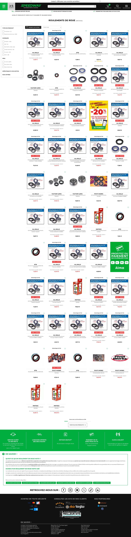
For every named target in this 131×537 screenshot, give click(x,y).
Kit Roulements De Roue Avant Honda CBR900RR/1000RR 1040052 (57, 160)
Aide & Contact (85, 526)
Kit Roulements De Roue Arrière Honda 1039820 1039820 (99, 337)
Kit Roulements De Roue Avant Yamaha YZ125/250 (98, 90)
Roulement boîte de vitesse (30, 482)
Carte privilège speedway (58, 529)
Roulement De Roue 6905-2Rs (35, 371)
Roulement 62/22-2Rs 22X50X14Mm (77, 371)
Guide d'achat (55, 528)
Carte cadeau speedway (57, 531)
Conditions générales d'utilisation (30, 528)
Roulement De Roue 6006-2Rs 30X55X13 (35, 266)
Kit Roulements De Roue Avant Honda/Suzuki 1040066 (35, 196)
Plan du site (84, 528)
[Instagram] (70, 490)
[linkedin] (97, 490)
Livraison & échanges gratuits (29, 525)
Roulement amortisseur (13, 482)
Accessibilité (24, 531)
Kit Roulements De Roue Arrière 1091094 (56, 407)
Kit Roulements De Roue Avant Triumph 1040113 (56, 302)
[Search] (94, 6)
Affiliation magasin (56, 532)
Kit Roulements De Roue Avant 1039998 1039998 (35, 54)
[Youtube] (77, 490)
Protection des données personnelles (31, 532)
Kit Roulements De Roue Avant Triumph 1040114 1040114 (56, 337)
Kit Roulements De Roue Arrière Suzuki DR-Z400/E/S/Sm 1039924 (77, 231)
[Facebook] (63, 490)
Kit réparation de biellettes (101, 482)
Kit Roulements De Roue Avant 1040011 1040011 (35, 231)
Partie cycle (29, 15)
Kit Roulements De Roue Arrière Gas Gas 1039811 (120, 90)
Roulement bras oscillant (48, 482)
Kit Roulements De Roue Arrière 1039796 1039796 (56, 54)
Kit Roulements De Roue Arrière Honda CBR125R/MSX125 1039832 (78, 266)
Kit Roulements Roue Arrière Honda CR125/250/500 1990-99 (98, 372)
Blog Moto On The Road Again (59, 525)
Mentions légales (25, 529)
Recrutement (84, 532)
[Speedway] (31, 6)
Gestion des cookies (86, 531)
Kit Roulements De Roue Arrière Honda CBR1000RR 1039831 (120, 302)
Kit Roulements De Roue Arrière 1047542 (56, 372)
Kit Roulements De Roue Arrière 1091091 (77, 302)
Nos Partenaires (85, 525)
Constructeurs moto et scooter (89, 529)
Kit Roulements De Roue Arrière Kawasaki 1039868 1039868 (120, 196)
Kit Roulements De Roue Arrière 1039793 (120, 125)
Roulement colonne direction (66, 482)
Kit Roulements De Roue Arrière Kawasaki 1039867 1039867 (99, 266)
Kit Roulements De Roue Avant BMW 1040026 (99, 54)
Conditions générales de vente (29, 526)
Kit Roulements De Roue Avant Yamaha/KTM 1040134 (35, 125)
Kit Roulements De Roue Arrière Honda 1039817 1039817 (120, 337)
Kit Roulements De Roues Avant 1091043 (77, 196)
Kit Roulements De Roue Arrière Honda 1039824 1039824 (35, 337)
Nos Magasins (24, 533)
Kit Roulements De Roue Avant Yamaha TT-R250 (119, 160)
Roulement (37, 15)
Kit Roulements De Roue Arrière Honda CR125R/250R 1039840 (56, 125)
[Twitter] (84, 490)
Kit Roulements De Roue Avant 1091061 (98, 231)
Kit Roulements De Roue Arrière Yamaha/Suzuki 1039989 (120, 54)
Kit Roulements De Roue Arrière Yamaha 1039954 (56, 266)
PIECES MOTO (21, 15)
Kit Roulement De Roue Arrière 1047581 (98, 196)
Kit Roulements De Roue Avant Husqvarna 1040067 (77, 90)
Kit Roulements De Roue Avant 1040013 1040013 (35, 302)
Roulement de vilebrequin (84, 482)
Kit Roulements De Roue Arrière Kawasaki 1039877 (99, 302)
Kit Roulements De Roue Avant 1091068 (35, 407)
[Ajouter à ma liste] (44, 31)
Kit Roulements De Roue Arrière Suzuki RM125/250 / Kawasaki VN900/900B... (77, 161)
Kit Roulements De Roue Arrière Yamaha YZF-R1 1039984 (99, 160)
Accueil (14, 15)
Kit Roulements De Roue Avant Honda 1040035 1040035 (77, 125)
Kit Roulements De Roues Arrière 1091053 (36, 90)
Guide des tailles (55, 526)
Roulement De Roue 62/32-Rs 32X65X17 (56, 90)
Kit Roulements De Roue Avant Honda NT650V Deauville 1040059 (77, 337)
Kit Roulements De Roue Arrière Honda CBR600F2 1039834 (56, 231)
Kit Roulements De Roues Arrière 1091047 (57, 196)
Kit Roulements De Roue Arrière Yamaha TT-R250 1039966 (35, 160)
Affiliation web (55, 533)
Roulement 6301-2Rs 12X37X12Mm (77, 53)
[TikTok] (91, 490)
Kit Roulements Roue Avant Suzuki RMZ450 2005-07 (119, 372)
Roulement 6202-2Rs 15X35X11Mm (119, 230)
